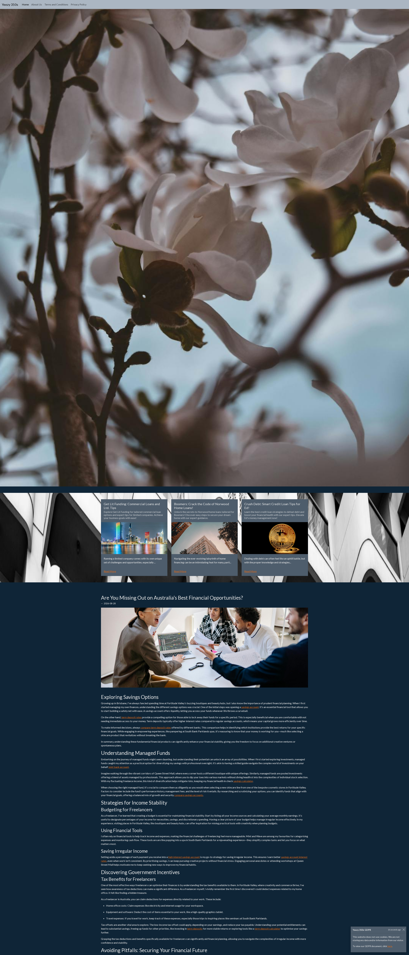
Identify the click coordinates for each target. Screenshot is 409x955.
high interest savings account (184, 856)
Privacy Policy (78, 4)
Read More (110, 571)
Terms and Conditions (56, 4)
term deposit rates (131, 717)
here (389, 946)
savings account (250, 706)
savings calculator (243, 781)
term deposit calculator (267, 928)
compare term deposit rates (156, 727)
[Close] (403, 929)
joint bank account (118, 766)
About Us (36, 4)
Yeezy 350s (10, 4)
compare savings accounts (188, 795)
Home (26, 4)
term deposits (194, 928)
